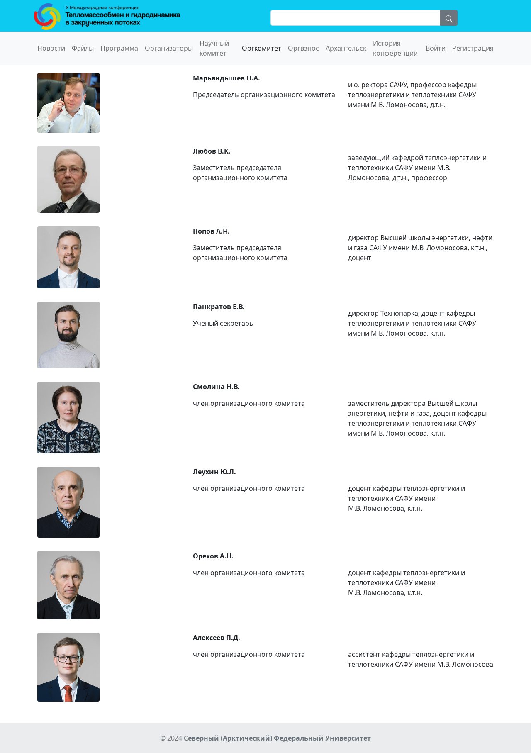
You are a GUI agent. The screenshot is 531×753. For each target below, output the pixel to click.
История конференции (395, 48)
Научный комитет (214, 48)
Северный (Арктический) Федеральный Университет (277, 738)
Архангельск (346, 48)
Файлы (83, 48)
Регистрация (473, 48)
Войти (436, 48)
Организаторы (169, 48)
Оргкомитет (261, 48)
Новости (51, 48)
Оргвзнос (303, 48)
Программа (119, 48)
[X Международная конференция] (107, 15)
